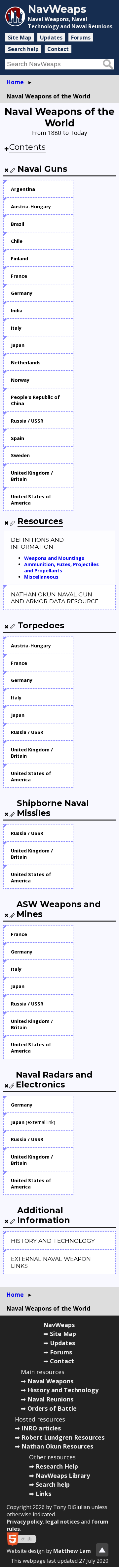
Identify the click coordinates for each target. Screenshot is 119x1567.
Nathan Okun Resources (57, 1446)
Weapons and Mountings (54, 558)
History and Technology (63, 1390)
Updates (51, 37)
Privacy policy (25, 1521)
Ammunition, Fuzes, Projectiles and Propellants (61, 567)
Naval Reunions (50, 1399)
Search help (23, 49)
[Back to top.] (102, 1549)
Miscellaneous (41, 577)
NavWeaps (59, 1325)
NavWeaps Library (63, 1475)
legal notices (62, 1521)
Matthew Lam (72, 1550)
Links (43, 1494)
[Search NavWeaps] (108, 64)
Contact (58, 49)
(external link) (33, 1122)
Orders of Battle (52, 1408)
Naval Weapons (50, 1381)
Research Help (57, 1466)
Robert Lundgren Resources (62, 1437)
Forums (81, 37)
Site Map (19, 37)
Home (15, 82)
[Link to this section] (12, 170)
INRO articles (41, 1428)
